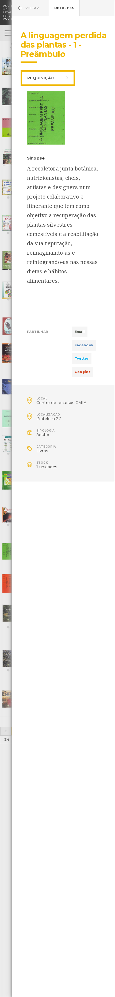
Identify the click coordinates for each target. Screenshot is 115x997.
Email (80, 332)
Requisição (41, 78)
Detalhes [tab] (64, 8)
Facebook (84, 345)
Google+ (83, 372)
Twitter (82, 358)
